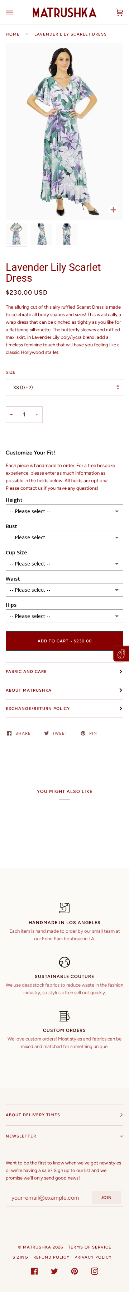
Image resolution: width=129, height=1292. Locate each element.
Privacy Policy (93, 1257)
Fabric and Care (26, 671)
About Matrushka (29, 690)
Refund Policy (51, 1257)
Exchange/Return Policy (38, 708)
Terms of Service (89, 1247)
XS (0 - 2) (23, 387)
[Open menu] (16, 12)
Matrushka (37, 1247)
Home (13, 34)
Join (106, 1197)
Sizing (20, 1257)
